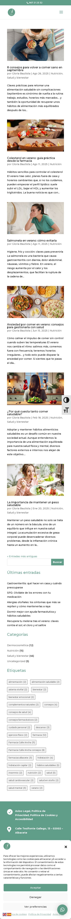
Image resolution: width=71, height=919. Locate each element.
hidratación (45, 757)
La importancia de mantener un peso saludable (33, 504)
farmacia (39, 735)
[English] (5, 914)
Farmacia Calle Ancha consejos (26, 750)
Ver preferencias (35, 906)
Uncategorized (16, 661)
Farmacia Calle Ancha (22, 742)
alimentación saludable (45, 682)
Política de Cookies (43, 815)
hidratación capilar (20, 765)
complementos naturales (24, 704)
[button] (66, 847)
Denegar (35, 897)
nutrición (34, 772)
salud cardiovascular (21, 780)
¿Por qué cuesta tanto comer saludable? (27, 413)
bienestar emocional (21, 697)
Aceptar (35, 887)
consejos (50, 704)
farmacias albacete (20, 757)
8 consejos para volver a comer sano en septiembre (34, 69)
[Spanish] (9, 914)
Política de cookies (17, 914)
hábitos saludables (48, 765)
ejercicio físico (18, 735)
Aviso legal (58, 914)
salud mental (17, 788)
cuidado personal (19, 727)
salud (51, 772)
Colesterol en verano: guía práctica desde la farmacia (31, 159)
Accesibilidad (24, 819)
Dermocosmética (17, 645)
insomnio (15, 772)
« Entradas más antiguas (22, 556)
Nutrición (57, 73)
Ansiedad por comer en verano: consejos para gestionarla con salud (35, 326)
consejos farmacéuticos (23, 719)
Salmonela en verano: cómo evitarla (32, 240)
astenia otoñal (18, 689)
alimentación (17, 682)
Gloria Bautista (21, 73)
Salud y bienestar (18, 77)
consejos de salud (20, 712)
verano (37, 788)
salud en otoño (48, 780)
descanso (42, 727)
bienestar (39, 689)
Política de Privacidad (39, 914)
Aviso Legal (22, 811)
